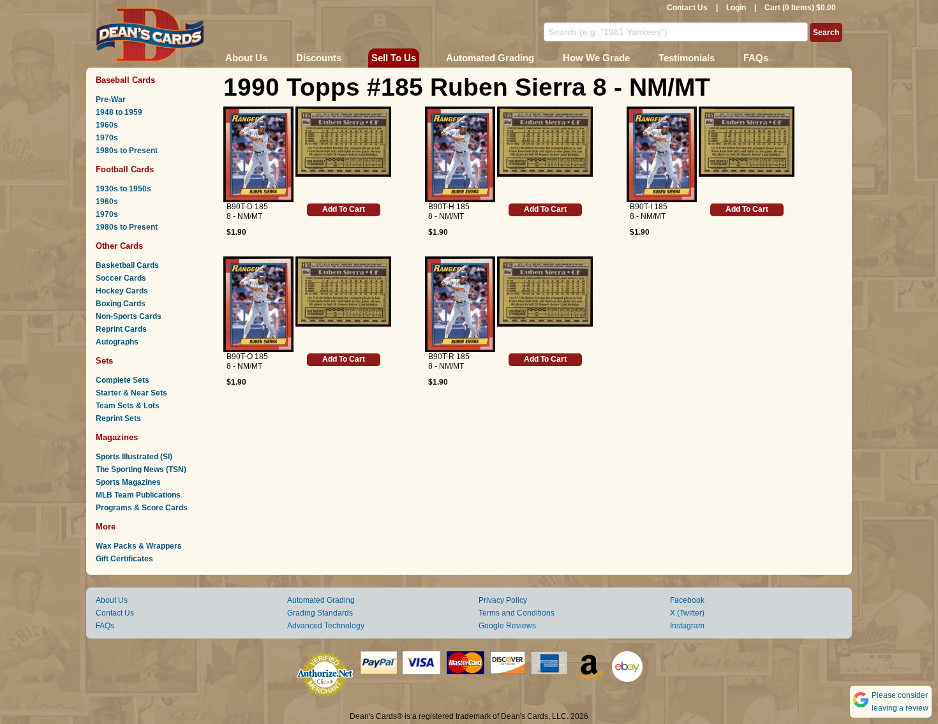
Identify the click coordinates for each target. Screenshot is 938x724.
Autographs (117, 341)
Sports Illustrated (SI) (134, 456)
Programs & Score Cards (142, 507)
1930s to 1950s (123, 188)
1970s (107, 137)
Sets (104, 361)
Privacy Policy (503, 600)
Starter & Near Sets (131, 392)
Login (736, 7)
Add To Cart (343, 209)
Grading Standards (320, 613)
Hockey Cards (122, 290)
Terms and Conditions (517, 613)
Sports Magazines (128, 482)
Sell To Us (393, 57)
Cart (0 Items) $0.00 (800, 7)
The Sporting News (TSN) (141, 469)
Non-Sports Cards (128, 316)
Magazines (117, 437)
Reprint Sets (118, 418)
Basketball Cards (127, 265)
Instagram (687, 625)
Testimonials (687, 57)
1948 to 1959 (119, 112)
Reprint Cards (121, 329)
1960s (107, 125)
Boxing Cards (120, 303)
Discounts (318, 57)
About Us (246, 57)
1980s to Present (127, 150)
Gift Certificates (124, 558)
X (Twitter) (687, 613)
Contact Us (687, 7)
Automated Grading (490, 57)
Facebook (687, 600)
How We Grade (596, 57)
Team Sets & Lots (128, 405)
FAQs (755, 57)
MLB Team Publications (138, 495)
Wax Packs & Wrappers (139, 546)
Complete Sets (122, 380)
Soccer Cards (121, 278)
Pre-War (111, 99)
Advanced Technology (325, 625)
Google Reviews (507, 625)
